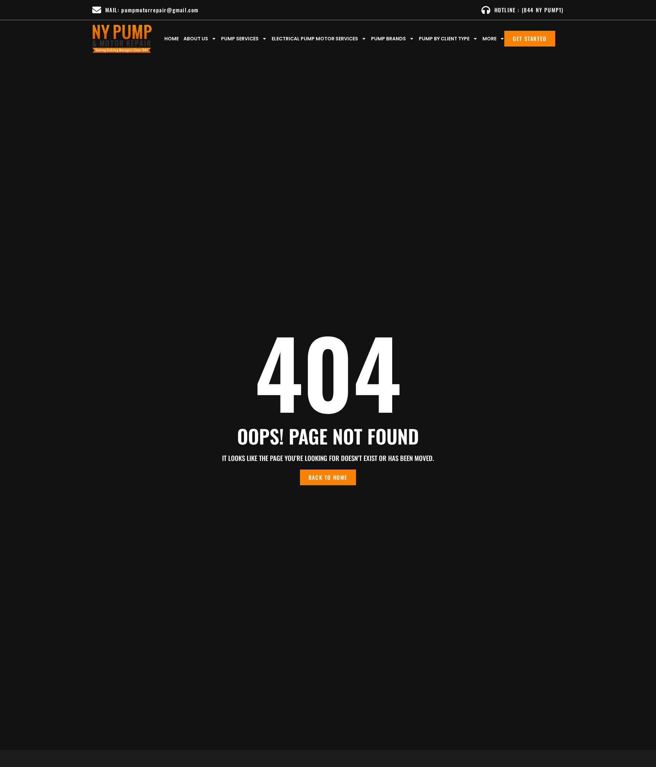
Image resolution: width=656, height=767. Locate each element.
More (489, 38)
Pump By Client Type (444, 38)
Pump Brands (388, 38)
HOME (171, 38)
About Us (195, 38)
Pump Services (240, 38)
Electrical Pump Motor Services (315, 38)
